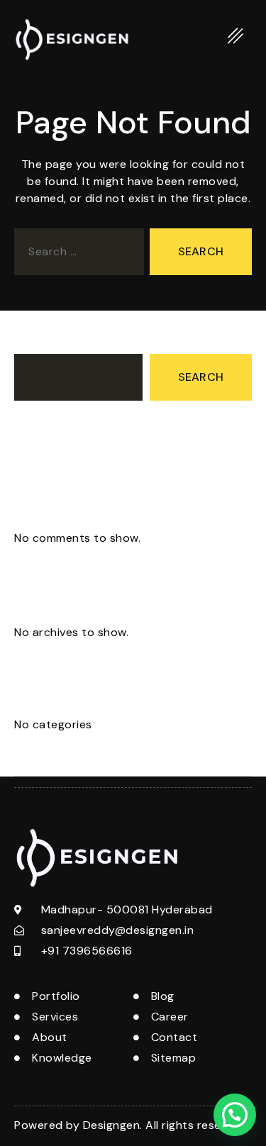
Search (33, 340)
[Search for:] (76, 254)
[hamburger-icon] (236, 39)
